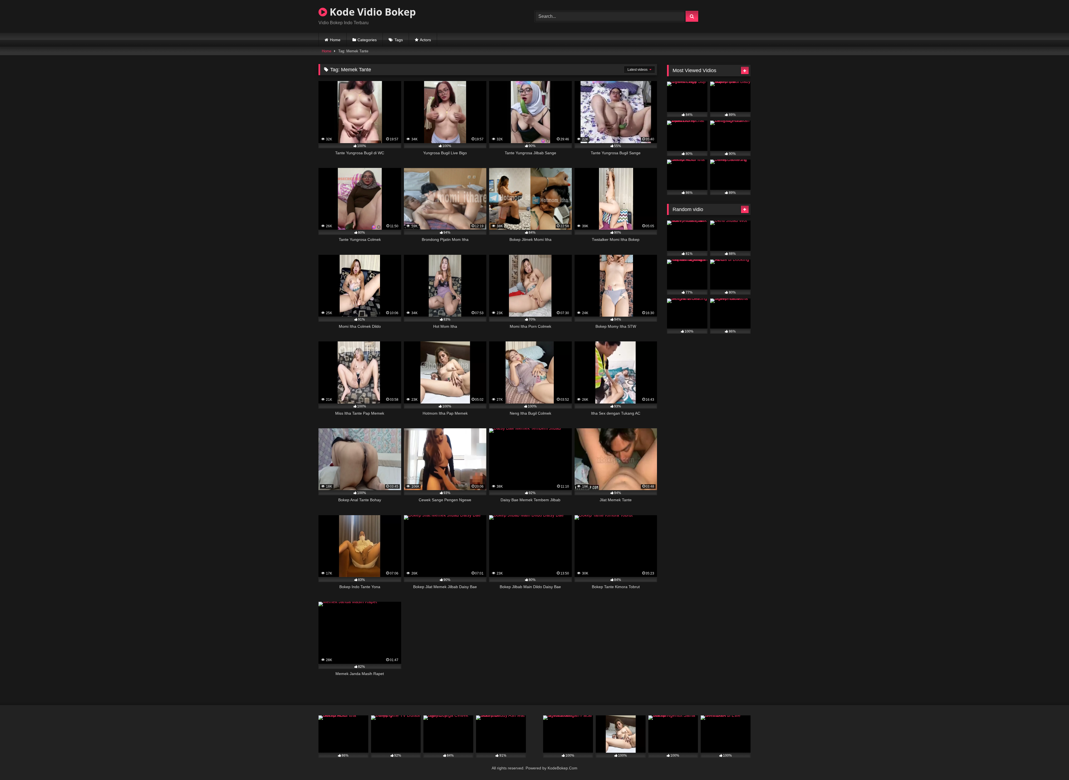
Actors (425, 40)
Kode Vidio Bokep (371, 12)
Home (335, 40)
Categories (367, 40)
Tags (398, 40)
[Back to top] (1052, 763)
